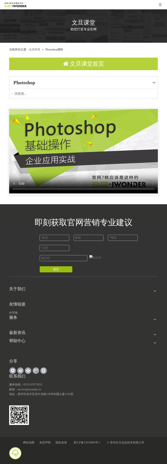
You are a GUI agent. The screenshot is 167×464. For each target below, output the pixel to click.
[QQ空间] (28, 370)
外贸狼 (13, 312)
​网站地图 (28, 442)
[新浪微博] (20, 370)
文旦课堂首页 (86, 64)
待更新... (20, 93)
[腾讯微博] (36, 370)
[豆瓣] (43, 370)
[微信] (12, 370)
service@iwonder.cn (29, 389)
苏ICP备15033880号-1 (87, 442)
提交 (56, 269)
